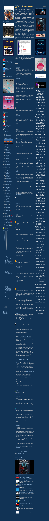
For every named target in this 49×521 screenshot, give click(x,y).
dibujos (37, 145)
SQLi (38, 157)
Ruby (43, 168)
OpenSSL (41, 192)
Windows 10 (42, 123)
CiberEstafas (7, 163)
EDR (41, 215)
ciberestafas (41, 136)
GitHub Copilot (39, 189)
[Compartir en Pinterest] (17, 63)
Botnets (40, 142)
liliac (36, 267)
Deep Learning (39, 240)
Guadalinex (44, 279)
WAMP (37, 298)
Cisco (41, 204)
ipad (38, 117)
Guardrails (42, 224)
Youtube (37, 117)
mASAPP (42, 220)
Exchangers (44, 276)
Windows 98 (44, 299)
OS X (39, 183)
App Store (38, 191)
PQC (42, 178)
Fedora (42, 241)
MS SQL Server (43, 149)
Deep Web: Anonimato (8, 198)
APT (42, 139)
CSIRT (38, 273)
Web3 (40, 108)
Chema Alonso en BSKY (7, 69)
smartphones (38, 238)
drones (40, 171)
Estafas (44, 105)
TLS (36, 201)
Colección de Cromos (7, 293)
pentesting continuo (41, 207)
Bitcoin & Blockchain (8, 192)
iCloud (38, 220)
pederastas (39, 267)
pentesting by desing (38, 221)
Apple (39, 100)
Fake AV (40, 241)
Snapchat (36, 227)
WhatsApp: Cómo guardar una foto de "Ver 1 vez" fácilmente (26, 480)
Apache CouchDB (40, 270)
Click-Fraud (44, 204)
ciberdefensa (43, 212)
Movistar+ (44, 146)
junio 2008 (6, 300)
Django (44, 240)
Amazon (41, 134)
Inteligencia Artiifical (43, 256)
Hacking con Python (8, 201)
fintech (40, 304)
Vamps (42, 227)
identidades (44, 307)
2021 (4, 236)
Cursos (38, 96)
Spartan (36, 296)
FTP (40, 188)
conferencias (41, 94)
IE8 (41, 232)
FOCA (41, 101)
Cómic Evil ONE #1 (8, 182)
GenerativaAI (37, 278)
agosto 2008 (6, 298)
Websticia (40, 184)
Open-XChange (39, 290)
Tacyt (39, 138)
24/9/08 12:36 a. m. (19, 396)
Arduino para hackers (8, 135)
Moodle (42, 217)
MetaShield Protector (40, 146)
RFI (37, 200)
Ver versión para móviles (24, 451)
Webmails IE (39, 299)
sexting (37, 177)
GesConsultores (40, 278)
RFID (43, 189)
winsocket (42, 313)
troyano (41, 158)
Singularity (41, 246)
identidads (37, 308)
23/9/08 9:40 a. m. (18, 105)
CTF (38, 215)
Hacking (37, 90)
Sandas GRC (44, 226)
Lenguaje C (37, 233)
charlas (40, 96)
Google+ (36, 224)
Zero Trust (42, 235)
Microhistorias (7, 212)
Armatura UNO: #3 (8, 175)
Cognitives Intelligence (38, 209)
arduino (39, 166)
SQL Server (39, 129)
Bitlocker (44, 214)
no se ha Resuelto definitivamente (30, 371)
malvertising (37, 229)
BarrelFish (36, 272)
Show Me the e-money (8, 172)
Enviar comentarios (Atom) (21, 453)
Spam (38, 108)
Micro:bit (43, 243)
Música (43, 109)
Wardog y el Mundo (8, 211)
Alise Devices (39, 252)
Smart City (42, 200)
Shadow (37, 246)
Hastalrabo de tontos (43, 175)
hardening (37, 97)
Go (36, 210)
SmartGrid (36, 295)
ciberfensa (41, 264)
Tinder (38, 211)
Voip (44, 152)
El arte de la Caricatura (7, 256)
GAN (43, 177)
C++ (44, 272)
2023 (4, 234)
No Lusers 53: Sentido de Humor (8, 289)
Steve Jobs (37, 184)
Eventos (40, 90)
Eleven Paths (42, 100)
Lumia (43, 285)
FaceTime (43, 223)
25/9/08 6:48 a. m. (18, 447)
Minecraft (37, 287)
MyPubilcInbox (37, 218)
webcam (41, 156)
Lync (44, 285)
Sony (38, 227)
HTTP (36, 135)
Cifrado (36, 114)
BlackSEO (42, 155)
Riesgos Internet (7, 183)
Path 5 (41, 168)
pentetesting (37, 310)
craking (36, 302)
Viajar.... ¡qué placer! (7, 257)
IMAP (38, 255)
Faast (36, 134)
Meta (37, 183)
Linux (44, 98)
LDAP (39, 139)
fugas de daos (43, 305)
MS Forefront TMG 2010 (8, 225)
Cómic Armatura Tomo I (8, 184)
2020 (4, 237)
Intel (42, 189)
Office (38, 138)
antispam (44, 163)
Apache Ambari (37, 270)
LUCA (37, 105)
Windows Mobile (37, 197)
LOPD (39, 151)
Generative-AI (43, 104)
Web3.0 (44, 227)
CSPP (38, 172)
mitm (41, 109)
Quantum (39, 133)
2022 (4, 235)
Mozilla (43, 217)
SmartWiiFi (39, 295)
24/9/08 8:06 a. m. (18, 425)
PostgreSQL (38, 226)
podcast (38, 122)
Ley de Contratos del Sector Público (26, 336)
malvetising (43, 308)
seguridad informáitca (43, 221)
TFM (40, 247)
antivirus (37, 166)
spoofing (37, 128)
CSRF (42, 177)
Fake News (37, 139)
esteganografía (40, 145)
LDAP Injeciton (36, 284)
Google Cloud (40, 172)
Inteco (43, 281)
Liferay (43, 284)
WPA (36, 235)
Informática (40, 281)
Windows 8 (38, 130)
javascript (37, 132)
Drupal (44, 209)
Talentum (42, 138)
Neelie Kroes (32, 35)
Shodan (41, 126)
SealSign (37, 187)
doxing (38, 171)
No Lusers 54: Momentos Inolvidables (9, 261)
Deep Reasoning (37, 180)
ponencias (40, 310)
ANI (37, 269)
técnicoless (22, 12)
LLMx (39, 284)
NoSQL (42, 218)
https (39, 137)
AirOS (44, 269)
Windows (37, 99)
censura (40, 212)
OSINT (42, 113)
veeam (40, 313)
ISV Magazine (44, 255)
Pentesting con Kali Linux (8, 208)
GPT (40, 122)
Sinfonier (41, 157)
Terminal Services (43, 142)
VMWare (43, 247)
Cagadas (42, 230)
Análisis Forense (7, 187)
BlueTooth (44, 134)
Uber (41, 247)
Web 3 (43, 298)
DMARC (39, 223)
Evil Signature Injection (41, 276)
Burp (44, 252)
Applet (39, 230)
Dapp (36, 240)
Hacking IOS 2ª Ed (8, 207)
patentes (38, 203)
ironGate (39, 308)
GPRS (44, 125)
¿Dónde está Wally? (7, 260)
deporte (37, 198)
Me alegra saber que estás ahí (8, 288)
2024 (4, 233)
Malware (43, 96)
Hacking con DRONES (8, 190)
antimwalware (36, 264)
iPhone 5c (39, 266)
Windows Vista (39, 114)
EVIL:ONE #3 (7, 170)
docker (44, 136)
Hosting (40, 232)
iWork (40, 220)
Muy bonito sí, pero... (7, 292)
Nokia (42, 258)
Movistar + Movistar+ (40, 287)
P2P (43, 159)
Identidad (42, 98)
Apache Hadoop (41, 214)
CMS (39, 195)
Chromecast (42, 253)
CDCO (37, 215)
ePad (44, 302)
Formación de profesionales (8, 267)
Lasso (44, 232)
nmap (36, 203)
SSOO (38, 261)
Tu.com (41, 161)
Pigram (36, 226)
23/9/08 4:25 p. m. (18, 295)
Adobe (38, 194)
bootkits (36, 220)
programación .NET (38, 158)
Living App (38, 134)
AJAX (36, 269)
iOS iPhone (37, 307)
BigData (41, 111)
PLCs (36, 200)
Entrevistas (39, 103)
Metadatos (42, 102)
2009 (4, 248)
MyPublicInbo (43, 287)
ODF (44, 148)
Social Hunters (7, 161)
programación (40, 116)
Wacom (38, 298)
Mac (41, 151)
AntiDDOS (41, 194)
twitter (40, 107)
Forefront (41, 185)
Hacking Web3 (7, 156)
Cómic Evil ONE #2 (8, 179)
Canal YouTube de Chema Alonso (8, 75)
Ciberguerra (7, 150)
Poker (43, 244)
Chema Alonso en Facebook (8, 70)
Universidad (37, 102)
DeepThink (42, 240)
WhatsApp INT (7, 158)
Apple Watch (37, 230)
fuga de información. (39, 305)
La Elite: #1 (7, 173)
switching (39, 229)
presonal (44, 310)
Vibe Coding (38, 201)
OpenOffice (44, 165)
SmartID (44, 200)
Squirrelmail (43, 261)
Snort (40, 295)
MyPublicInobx (37, 258)
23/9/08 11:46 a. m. (19, 203)
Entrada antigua (32, 450)
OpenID (41, 290)
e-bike (43, 249)
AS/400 (40, 269)
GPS (38, 126)
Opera (41, 183)
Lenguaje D (41, 284)
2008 (4, 249)
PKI (43, 192)
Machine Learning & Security (9, 181)
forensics (40, 159)
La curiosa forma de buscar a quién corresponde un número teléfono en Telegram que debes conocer (25, 488)
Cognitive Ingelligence (42, 208)
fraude (43, 111)
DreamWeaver (40, 275)
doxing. (43, 302)
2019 (4, 238)
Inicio (24, 450)
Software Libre (37, 125)
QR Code (44, 218)
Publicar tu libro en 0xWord (6, 112)
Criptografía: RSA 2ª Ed (8, 209)
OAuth (41, 178)
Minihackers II (7, 146)
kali (36, 130)
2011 (4, 246)
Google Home (41, 180)
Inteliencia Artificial (37, 282)
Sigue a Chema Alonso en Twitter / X (9, 67)
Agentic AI (44, 158)
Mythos (40, 218)
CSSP (41, 273)
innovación (38, 110)
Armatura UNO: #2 (8, 176)
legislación (43, 151)
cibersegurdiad (44, 264)
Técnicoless (37, 136)
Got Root (7, 195)
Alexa (40, 155)
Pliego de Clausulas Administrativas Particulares (22, 359)
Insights (42, 281)
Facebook (39, 104)
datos (36, 148)
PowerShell (38, 111)
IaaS (36, 256)
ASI (41, 269)
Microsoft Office (40, 165)
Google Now (40, 279)
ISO (36, 281)
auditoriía (40, 301)
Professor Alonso (6, 128)
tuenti (44, 166)
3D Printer (41, 174)
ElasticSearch (43, 275)
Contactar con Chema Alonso (8, 58)
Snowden (42, 295)
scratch (44, 207)
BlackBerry (37, 208)
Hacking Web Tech (8, 196)
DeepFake (42, 209)
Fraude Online (7, 221)
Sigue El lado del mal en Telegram (8, 61)
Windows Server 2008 (42, 201)
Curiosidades (42, 91)
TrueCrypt (40, 227)
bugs (44, 113)
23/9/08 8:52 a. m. (18, 78)
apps (36, 143)
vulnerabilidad (44, 238)
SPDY (41, 293)
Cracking (44, 126)
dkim (36, 171)
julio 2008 (6, 299)
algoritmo (42, 184)
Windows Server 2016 (8, 138)
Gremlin (38, 210)
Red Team (7, 185)
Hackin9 (38, 232)
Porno (42, 210)
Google (38, 94)
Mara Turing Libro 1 (8, 167)
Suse (44, 246)
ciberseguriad (44, 301)
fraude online (41, 130)
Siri (42, 157)
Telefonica (36, 211)
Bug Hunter (7, 144)
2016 (4, 241)
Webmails (37, 159)
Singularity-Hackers (5, 313)
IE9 (36, 183)
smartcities (41, 203)
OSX (37, 244)
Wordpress (37, 127)
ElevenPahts (44, 191)
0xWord (4, 310)
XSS (40, 117)
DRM (43, 253)
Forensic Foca (43, 188)
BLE (42, 174)
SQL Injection (43, 107)
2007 (4, 306)
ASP (36, 214)
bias (37, 169)
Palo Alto (41, 244)
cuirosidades (41, 302)
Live (39, 233)
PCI (38, 244)
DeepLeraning (37, 275)
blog (43, 119)
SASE (36, 293)
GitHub (38, 161)
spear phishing (37, 174)
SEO (38, 154)
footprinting (39, 149)
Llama (44, 143)
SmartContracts (43, 129)
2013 (4, 244)
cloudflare (43, 127)
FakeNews (43, 145)
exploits (37, 137)
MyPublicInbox (5, 311)
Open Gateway (42, 162)
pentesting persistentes (42, 267)
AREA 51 (6, 121)
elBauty (17, 287)
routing (36, 238)
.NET (36, 126)
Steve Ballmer (41, 296)
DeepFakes (44, 116)
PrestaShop (41, 226)
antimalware (41, 125)
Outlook (44, 186)
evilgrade (44, 250)
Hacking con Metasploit (8, 186)
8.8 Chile (6, 115)
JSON (42, 232)
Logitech (39, 285)
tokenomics (37, 120)
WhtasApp (41, 299)
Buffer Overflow (38, 204)
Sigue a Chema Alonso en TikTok (8, 62)
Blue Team (44, 169)
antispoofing (43, 206)
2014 (4, 243)
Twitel (39, 160)
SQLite (41, 181)
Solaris (44, 295)
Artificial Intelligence (41, 97)
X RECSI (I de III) (7, 287)
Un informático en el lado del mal (24, 2)
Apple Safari (41, 191)
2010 (4, 247)
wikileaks (44, 156)
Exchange (38, 241)
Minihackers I (7, 147)
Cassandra (43, 273)
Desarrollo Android (8, 210)
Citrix (44, 133)
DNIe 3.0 (41, 223)
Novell (40, 210)
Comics (40, 99)
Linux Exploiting (7, 206)
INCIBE (40, 255)
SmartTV (41, 131)
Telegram (39, 135)
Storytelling (7, 157)
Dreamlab (6, 116)
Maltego (43, 233)
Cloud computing (43, 120)
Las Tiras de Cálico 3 (8, 152)
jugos (41, 308)
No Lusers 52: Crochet (7, 294)
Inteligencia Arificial (39, 256)
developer (42, 133)
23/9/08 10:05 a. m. (19, 115)
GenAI (39, 98)
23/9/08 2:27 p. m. (18, 281)
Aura (41, 105)
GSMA (37, 189)
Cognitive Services (42, 110)
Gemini (42, 122)
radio (44, 137)
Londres (41, 285)
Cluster (6, 199)
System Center (37, 247)
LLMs (40, 102)
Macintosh (41, 233)
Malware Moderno (8, 164)
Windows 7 (36, 116)
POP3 (39, 244)
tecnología (40, 177)
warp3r (17, 313)
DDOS (36, 185)
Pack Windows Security (6, 131)
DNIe (44, 174)
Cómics (37, 104)
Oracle (36, 129)
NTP (44, 243)
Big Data (7, 154)
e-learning (40, 250)
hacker (41, 160)
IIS (39, 126)
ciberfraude (37, 249)
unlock (38, 313)
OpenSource (37, 163)
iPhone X (43, 266)
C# (40, 230)
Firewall (36, 146)
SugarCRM (44, 296)
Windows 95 (38, 235)
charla (37, 149)
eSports (41, 250)
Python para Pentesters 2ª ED (9, 202)
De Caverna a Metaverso (8, 159)
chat (44, 157)
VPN (42, 152)
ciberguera (39, 249)
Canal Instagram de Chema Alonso (8, 76)
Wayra (43, 131)
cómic (41, 152)
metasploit (39, 109)
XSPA (41, 206)
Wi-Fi (39, 206)
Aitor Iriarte (17, 390)
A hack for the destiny (8, 189)
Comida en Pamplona (7, 269)
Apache (40, 120)
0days (43, 203)
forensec (44, 304)
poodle (42, 310)
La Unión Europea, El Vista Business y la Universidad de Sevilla (24, 7)
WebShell (36, 299)
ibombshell (42, 198)
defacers (42, 249)
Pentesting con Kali (8, 134)
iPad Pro (39, 307)
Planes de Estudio (7, 266)
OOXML (41, 140)
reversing (41, 154)
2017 (4, 240)
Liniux (37, 285)
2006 (4, 307)
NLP (41, 258)
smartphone (39, 143)
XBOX (42, 163)
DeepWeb (38, 185)
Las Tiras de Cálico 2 (8, 160)
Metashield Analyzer (40, 243)
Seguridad (44, 181)
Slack (42, 246)
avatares (44, 197)
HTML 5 (44, 224)
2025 (4, 232)
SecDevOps (43, 183)
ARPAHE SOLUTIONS (8, 125)
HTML (37, 157)
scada (41, 171)
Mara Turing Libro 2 (8, 166)
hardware (40, 113)
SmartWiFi (37, 160)
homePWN (36, 266)
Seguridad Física (38, 119)
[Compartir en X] (16, 63)
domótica (39, 198)
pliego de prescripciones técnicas (21, 354)
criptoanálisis (41, 166)
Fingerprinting (43, 99)
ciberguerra (43, 132)
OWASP (42, 186)
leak (37, 131)
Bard (42, 159)
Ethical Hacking (7, 204)
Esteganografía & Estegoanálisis (9, 205)
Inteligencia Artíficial (41, 282)
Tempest (39, 187)
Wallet (42, 211)
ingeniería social (40, 169)
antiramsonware (37, 301)
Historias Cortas (7, 155)
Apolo (40, 252)
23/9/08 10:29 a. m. (19, 148)
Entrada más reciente (17, 450)
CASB (36, 273)
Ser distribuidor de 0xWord (6, 126)
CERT (36, 253)
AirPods (38, 214)
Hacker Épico (7, 213)
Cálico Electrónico (6, 129)
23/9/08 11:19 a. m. (19, 194)
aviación (44, 235)
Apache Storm (44, 270)
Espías (36, 241)
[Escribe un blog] (15, 63)
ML (39, 161)
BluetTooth (43, 272)
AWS (36, 194)
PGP (39, 168)
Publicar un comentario (17, 449)
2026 (4, 231)
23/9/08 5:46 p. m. (18, 311)
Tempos (39, 101)
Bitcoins (42, 119)
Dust (37, 156)
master (44, 198)
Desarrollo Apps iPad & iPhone (9, 216)
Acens (44, 229)
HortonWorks (36, 255)
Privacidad (42, 93)
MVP (42, 185)
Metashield (37, 165)
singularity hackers (41, 148)
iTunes (41, 307)
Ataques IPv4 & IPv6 (8, 137)
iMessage (37, 207)
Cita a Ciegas (6, 268)
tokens (42, 117)
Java (36, 138)
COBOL (37, 253)
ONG (38, 181)
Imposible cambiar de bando (8, 272)
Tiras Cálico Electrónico (8, 178)
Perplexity (37, 154)
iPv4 (44, 130)
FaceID (43, 215)
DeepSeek (39, 152)
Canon (39, 253)
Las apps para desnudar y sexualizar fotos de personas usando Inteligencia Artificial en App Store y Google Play (26, 477)
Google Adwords (43, 278)
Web (42, 298)
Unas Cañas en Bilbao (7, 262)
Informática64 (38, 162)
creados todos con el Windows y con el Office (20, 36)
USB (36, 169)
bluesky (41, 301)
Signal (38, 246)
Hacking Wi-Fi (7, 169)
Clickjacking (41, 195)
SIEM (38, 293)
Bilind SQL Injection (39, 272)
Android (37, 100)
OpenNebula (44, 290)
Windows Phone (41, 197)
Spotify (40, 163)
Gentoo (44, 241)
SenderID (39, 200)
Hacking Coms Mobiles (8, 219)
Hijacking (42, 143)
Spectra (44, 101)
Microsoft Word (39, 217)
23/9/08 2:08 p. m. (18, 267)
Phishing (37, 113)
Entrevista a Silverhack (7, 295)
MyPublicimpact (5, 312)
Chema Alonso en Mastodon (8, 68)
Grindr (41, 279)
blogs (36, 122)
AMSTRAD (44, 171)
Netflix (39, 178)
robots (36, 142)
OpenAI (43, 128)
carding (38, 212)
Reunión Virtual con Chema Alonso (8, 59)
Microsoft (38, 106)
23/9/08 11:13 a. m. (19, 171)
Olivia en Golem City (8, 149)
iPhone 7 (41, 266)
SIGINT (40, 293)
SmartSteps (41, 261)
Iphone (37, 98)
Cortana (37, 223)
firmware (42, 304)
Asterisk (42, 252)
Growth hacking (39, 224)
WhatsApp (39, 105)
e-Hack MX (6, 120)
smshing (41, 238)
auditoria (39, 264)
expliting (39, 304)
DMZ (43, 195)
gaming (41, 135)
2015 (4, 242)
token (41, 139)
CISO (36, 172)
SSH (44, 168)
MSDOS (36, 192)
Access (43, 229)
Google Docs (37, 279)
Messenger (37, 178)
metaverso (41, 137)
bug (36, 108)
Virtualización (37, 206)
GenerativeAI (37, 107)
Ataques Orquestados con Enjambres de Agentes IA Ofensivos (26, 503)
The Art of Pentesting (8, 153)
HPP (36, 232)
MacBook (39, 192)
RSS (39, 156)
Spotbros (38, 296)
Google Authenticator (38, 175)
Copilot (40, 215)
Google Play (40, 128)
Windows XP (40, 132)
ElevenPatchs (37, 276)
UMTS (40, 211)
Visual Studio (41, 187)
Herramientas (43, 114)
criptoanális (38, 302)
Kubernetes (37, 168)
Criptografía (42, 108)
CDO (36, 152)
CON (44, 117)
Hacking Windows (8, 188)
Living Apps (39, 123)
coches (44, 187)
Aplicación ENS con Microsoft (9, 218)
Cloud (39, 131)
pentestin (44, 220)
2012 (4, 245)
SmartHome (43, 140)
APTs (41, 229)
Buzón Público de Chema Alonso (8, 60)
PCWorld (37, 133)
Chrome (44, 135)
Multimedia (39, 186)
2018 (4, 239)
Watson (40, 298)
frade (36, 305)
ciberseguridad (39, 93)
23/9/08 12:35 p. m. (19, 243)
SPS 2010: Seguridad (8, 224)
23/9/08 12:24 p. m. (19, 224)
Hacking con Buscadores (8, 222)
